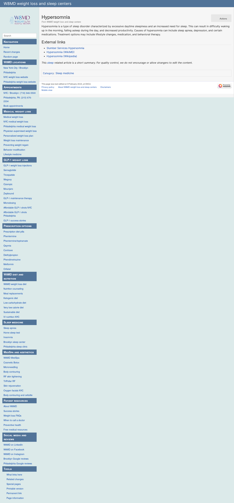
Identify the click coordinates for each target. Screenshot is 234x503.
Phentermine (10, 236)
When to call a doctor (14, 420)
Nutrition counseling (13, 288)
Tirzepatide (9, 174)
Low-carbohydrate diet (15, 302)
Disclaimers (105, 87)
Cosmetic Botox (11, 362)
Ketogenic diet (11, 298)
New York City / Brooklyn (16, 67)
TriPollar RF (9, 381)
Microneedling (11, 367)
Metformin (9, 264)
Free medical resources (15, 429)
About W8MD (10, 406)
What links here (14, 474)
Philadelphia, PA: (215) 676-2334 (18, 99)
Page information (15, 498)
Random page (11, 56)
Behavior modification (14, 149)
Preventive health (12, 425)
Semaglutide (10, 170)
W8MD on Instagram (14, 454)
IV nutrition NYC (11, 316)
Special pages (14, 484)
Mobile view (47, 90)
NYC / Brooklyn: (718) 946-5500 (20, 92)
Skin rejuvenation (12, 385)
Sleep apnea (10, 328)
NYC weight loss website (16, 77)
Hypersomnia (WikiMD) (60, 52)
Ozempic (8, 184)
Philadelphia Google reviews (18, 463)
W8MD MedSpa (11, 357)
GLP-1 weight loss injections (18, 165)
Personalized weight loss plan (18, 135)
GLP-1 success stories (15, 220)
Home (7, 47)
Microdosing (10, 202)
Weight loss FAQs (12, 415)
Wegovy (8, 179)
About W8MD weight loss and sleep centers (77, 87)
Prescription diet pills (14, 231)
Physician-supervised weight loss (20, 130)
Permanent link (14, 493)
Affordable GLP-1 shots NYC (18, 207)
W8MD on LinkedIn (13, 444)
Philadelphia (10, 72)
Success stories (11, 411)
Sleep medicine (65, 73)
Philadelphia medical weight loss (20, 126)
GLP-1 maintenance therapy (18, 198)
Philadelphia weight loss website (20, 81)
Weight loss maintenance (16, 140)
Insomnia (8, 337)
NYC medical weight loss (16, 121)
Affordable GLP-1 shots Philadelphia (15, 214)
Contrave (8, 250)
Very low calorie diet (14, 307)
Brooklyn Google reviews (16, 458)
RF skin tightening (13, 376)
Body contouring (12, 371)
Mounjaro (8, 188)
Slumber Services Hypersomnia (65, 48)
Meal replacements (13, 293)
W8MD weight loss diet (15, 284)
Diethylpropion (11, 255)
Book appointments (13, 105)
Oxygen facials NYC (13, 390)
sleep (50, 62)
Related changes (15, 479)
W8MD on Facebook (14, 449)
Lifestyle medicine (12, 154)
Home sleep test (12, 332)
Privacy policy (48, 87)
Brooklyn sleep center (14, 341)
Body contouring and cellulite (18, 395)
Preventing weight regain (16, 144)
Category (48, 73)
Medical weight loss (13, 116)
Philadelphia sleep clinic (15, 346)
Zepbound (9, 193)
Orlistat (7, 269)
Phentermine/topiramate (16, 240)
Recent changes (12, 51)
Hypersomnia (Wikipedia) (62, 56)
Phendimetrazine (12, 259)
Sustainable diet (12, 312)
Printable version (15, 488)
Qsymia (7, 245)
